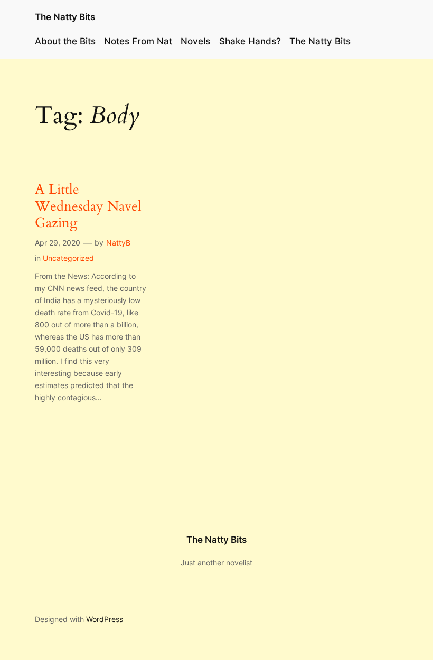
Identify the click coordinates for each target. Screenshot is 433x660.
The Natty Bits (65, 17)
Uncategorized (68, 257)
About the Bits (65, 41)
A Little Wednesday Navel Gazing (88, 206)
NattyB (118, 242)
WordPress (104, 619)
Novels (195, 41)
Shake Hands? (250, 41)
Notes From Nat (138, 41)
